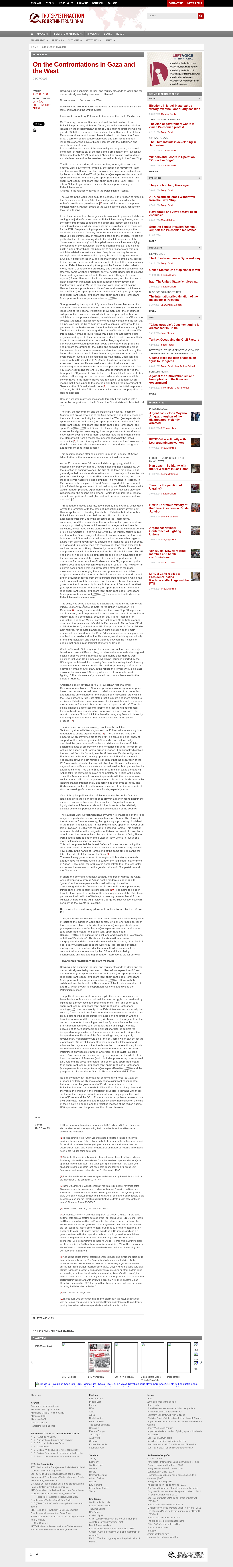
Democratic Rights (98, 1475)
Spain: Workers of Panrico (160, 1428)
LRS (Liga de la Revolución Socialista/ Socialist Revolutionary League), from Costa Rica (54, 1512)
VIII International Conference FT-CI (164, 1411)
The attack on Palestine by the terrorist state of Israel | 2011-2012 (173, 1513)
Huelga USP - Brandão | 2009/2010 (165, 1468)
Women (93, 1468)
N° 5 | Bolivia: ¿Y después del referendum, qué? (54, 1450)
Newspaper (93, 33)
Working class (96, 1465)
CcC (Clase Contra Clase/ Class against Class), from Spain (57, 1505)
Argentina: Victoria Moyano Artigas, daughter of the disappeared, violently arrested (168, 418)
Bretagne (152, 1530)
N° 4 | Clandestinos (40, 1446)
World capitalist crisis (99, 1502)
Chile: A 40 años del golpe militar (163, 1524)
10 (112, 889)
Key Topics (92, 40)
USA (91, 1408)
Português (66, 3)
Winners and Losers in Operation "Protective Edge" (172, 158)
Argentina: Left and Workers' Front (106, 1522)
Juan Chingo (40, 94)
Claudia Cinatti (168, 114)
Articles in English (54, 47)
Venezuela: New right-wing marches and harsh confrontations (167, 554)
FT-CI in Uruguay (39, 1523)
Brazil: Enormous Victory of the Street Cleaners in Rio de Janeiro (169, 508)
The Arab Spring (97, 1509)
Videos (120, 33)
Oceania (93, 1441)
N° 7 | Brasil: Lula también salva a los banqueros (55, 1456)
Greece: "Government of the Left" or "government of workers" (114, 1533)
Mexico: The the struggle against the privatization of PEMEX (114, 1540)
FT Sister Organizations (67, 33)
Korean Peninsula (98, 1444)
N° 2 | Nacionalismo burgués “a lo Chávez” (52, 1440)
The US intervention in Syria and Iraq (174, 258)
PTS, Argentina (168, 428)
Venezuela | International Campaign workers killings (173, 1462)
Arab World (94, 1438)
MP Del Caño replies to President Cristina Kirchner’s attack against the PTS (169, 578)
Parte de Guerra (39, 1422)
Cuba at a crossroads (99, 1505)
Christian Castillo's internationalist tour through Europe (174, 1418)
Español (36, 3)
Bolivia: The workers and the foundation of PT (111, 1528)
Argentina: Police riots (158, 1534)
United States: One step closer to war (174, 269)
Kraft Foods (153, 1405)
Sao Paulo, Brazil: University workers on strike (170, 1447)
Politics (92, 1481)
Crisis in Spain (96, 1515)
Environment (95, 1485)
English (50, 3)
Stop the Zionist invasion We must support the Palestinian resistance (172, 228)
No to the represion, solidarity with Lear (166, 1441)
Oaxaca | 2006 (154, 1458)
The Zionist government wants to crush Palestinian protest (172, 125)
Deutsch (97, 3)
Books (108, 33)
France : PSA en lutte (157, 1527)
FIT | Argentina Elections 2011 (162, 1494)
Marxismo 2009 (38, 1419)
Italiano (112, 3)
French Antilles (96, 1421)
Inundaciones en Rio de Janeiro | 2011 (166, 1485)
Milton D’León (168, 562)
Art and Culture (96, 1478)
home (32, 34)
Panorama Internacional (43, 1426)
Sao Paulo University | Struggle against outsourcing (172, 1488)
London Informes (169, 474)
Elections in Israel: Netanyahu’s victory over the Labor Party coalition (174, 107)
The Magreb (95, 1434)
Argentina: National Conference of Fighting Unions (165, 531)
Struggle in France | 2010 (159, 1481)
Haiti (149, 1398)
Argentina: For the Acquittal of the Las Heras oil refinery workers (174, 1423)
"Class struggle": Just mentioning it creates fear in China (174, 326)
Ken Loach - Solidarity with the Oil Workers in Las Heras (168, 467)
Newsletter (194, 3)
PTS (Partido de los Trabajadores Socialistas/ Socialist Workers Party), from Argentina (58, 1469)
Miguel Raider (168, 220)
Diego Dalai (167, 132)
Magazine (43, 33)
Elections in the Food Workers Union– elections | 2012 (174, 1508)
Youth (92, 1491)
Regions (57, 40)
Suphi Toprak (167, 345)
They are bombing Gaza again (169, 185)
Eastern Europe (97, 1431)
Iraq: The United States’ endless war (174, 281)
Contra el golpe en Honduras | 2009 (165, 1465)
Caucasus (94, 1428)
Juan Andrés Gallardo (172, 305)
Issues (108, 40)
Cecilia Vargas (182, 388)
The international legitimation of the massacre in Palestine (173, 298)
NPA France (95, 1512)
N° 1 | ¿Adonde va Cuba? (43, 1437)
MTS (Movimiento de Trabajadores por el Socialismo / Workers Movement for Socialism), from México (57, 1492)
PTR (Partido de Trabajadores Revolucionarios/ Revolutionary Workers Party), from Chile (54, 1498)
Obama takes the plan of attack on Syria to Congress (172, 359)
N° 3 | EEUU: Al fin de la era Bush (47, 1443)
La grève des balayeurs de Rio (162, 1537)
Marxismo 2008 (38, 1416)
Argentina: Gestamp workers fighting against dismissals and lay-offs (174, 1433)
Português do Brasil (41, 107)
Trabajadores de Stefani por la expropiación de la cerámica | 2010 (171, 1477)
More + (153, 171)
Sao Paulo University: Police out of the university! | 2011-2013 (172, 1500)
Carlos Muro (167, 388)
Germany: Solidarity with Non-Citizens (166, 1415)
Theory (92, 1458)
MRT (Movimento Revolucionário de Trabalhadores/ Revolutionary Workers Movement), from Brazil (56, 1528)
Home (34, 47)
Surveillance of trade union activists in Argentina (171, 1408)
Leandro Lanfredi (169, 516)
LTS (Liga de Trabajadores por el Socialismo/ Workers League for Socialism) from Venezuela (57, 1485)
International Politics (99, 1488)
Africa (92, 1415)
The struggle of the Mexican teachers (165, 1521)
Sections (73, 40)
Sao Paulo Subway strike (159, 1438)
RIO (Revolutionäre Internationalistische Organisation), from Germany (58, 1518)
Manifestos (38, 40)
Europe (92, 1405)
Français (82, 3)
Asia (91, 1411)
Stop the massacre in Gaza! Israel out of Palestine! (172, 1444)
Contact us (176, 3)
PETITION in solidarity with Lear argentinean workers (167, 441)
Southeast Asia (96, 1447)
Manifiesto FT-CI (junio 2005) (45, 1409)
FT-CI (116, 18)
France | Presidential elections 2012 (165, 1504)
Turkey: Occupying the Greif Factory (174, 339)
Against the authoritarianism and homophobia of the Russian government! (171, 379)
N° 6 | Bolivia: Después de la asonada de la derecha (57, 1453)
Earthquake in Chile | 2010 (160, 1472)
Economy (93, 1462)
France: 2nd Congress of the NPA (163, 1517)
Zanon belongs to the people (161, 1402)
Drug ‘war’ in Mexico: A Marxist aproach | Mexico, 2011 (174, 1491)
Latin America (96, 1398)
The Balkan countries (99, 1425)
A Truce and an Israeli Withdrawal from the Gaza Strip (172, 198)
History (92, 1472)
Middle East (95, 1402)
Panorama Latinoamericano (45, 1406)
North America (96, 1418)
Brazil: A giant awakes (100, 1525)
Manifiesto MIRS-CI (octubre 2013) (48, 1413)
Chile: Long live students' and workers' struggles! (113, 1518)
